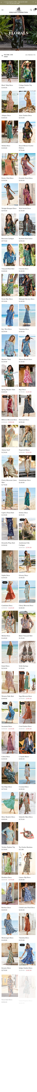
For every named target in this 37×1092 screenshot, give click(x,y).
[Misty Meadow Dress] (10, 803)
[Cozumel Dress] (27, 773)
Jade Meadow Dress (25, 1028)
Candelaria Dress (7, 605)
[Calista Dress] (10, 743)
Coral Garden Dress (25, 726)
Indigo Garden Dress (25, 968)
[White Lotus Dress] (27, 1045)
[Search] (31, 10)
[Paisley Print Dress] (10, 164)
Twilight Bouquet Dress (9, 208)
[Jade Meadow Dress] (27, 1014)
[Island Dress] (10, 652)
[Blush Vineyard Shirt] (27, 622)
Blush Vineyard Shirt (25, 636)
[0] (34, 10)
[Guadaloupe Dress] (27, 466)
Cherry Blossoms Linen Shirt (9, 481)
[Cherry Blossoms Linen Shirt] (10, 466)
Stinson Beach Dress (25, 359)
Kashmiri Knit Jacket (25, 238)
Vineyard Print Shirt (8, 269)
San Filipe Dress (7, 787)
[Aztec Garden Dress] (27, 101)
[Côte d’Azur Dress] (27, 1075)
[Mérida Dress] (10, 622)
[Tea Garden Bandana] (27, 833)
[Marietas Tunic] (10, 345)
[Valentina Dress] (27, 315)
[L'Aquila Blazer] (27, 743)
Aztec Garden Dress (25, 115)
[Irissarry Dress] (10, 954)
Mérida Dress (6, 636)
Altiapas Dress (6, 115)
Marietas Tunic (6, 359)
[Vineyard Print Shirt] (10, 255)
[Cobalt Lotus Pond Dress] (27, 893)
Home (3, 17)
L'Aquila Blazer (24, 756)
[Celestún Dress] (27, 255)
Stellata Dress (6, 146)
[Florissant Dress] (27, 406)
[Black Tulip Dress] (10, 71)
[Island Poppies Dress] (27, 984)
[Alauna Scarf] (10, 436)
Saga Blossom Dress (25, 696)
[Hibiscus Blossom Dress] (10, 406)
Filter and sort (8, 56)
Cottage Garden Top (25, 85)
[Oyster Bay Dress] (10, 285)
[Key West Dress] (10, 315)
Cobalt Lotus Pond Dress (27, 907)
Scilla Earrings (23, 666)
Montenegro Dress (7, 938)
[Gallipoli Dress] (10, 1075)
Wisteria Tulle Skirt (8, 696)
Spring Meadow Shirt (8, 389)
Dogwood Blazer (24, 450)
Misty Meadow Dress (8, 817)
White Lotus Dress (25, 1058)
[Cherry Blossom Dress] (27, 591)
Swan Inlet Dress (7, 998)
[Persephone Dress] (10, 1014)
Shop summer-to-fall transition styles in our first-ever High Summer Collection (18, 2)
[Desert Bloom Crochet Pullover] (27, 132)
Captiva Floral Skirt (8, 513)
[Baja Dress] (27, 375)
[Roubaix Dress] (10, 893)
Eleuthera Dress (7, 877)
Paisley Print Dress (7, 178)
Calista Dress (6, 756)
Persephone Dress (7, 1028)
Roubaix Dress (6, 907)
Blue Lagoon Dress (8, 1058)
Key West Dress (7, 329)
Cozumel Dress (24, 787)
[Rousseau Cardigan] (10, 224)
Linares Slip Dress (25, 877)
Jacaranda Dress (7, 726)
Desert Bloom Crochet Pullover (26, 147)
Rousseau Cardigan (8, 238)
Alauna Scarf (6, 450)
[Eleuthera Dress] (10, 863)
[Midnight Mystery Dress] (27, 285)
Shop (7, 17)
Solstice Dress (23, 513)
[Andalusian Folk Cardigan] (27, 529)
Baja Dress (22, 389)
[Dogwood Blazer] (27, 436)
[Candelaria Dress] (10, 591)
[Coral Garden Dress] (27, 712)
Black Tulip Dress (7, 85)
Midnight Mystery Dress (26, 299)
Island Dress (5, 666)
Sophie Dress (6, 575)
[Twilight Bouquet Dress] (10, 194)
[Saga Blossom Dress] (27, 682)
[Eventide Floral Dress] (27, 164)
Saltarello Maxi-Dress (26, 817)
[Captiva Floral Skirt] (10, 499)
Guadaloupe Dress (25, 480)
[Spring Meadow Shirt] (10, 375)
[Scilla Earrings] (27, 652)
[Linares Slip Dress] (27, 863)
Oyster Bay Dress (7, 299)
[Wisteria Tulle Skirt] (10, 682)
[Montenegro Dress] (10, 924)
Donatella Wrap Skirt (8, 543)
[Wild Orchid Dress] (27, 194)
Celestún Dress (23, 269)
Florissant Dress (24, 420)
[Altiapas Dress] (10, 101)
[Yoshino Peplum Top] (10, 833)
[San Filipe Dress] (10, 773)
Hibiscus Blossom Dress (9, 420)
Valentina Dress (24, 329)
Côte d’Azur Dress (25, 1089)
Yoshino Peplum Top (8, 847)
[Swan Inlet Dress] (10, 984)
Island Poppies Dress (25, 998)
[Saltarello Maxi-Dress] (27, 803)
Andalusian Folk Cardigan (24, 544)
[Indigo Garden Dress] (27, 954)
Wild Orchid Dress (25, 208)
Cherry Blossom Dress (26, 605)
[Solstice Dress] (27, 499)
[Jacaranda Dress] (10, 712)
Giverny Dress (23, 575)
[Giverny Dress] (27, 561)
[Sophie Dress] (10, 561)
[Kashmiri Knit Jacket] (27, 224)
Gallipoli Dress (6, 1089)
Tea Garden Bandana (25, 847)
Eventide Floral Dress (26, 178)
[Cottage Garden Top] (27, 71)
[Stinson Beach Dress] (27, 345)
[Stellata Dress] (10, 132)
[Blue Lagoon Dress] (10, 1045)
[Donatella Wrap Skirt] (10, 529)
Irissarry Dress (6, 968)
